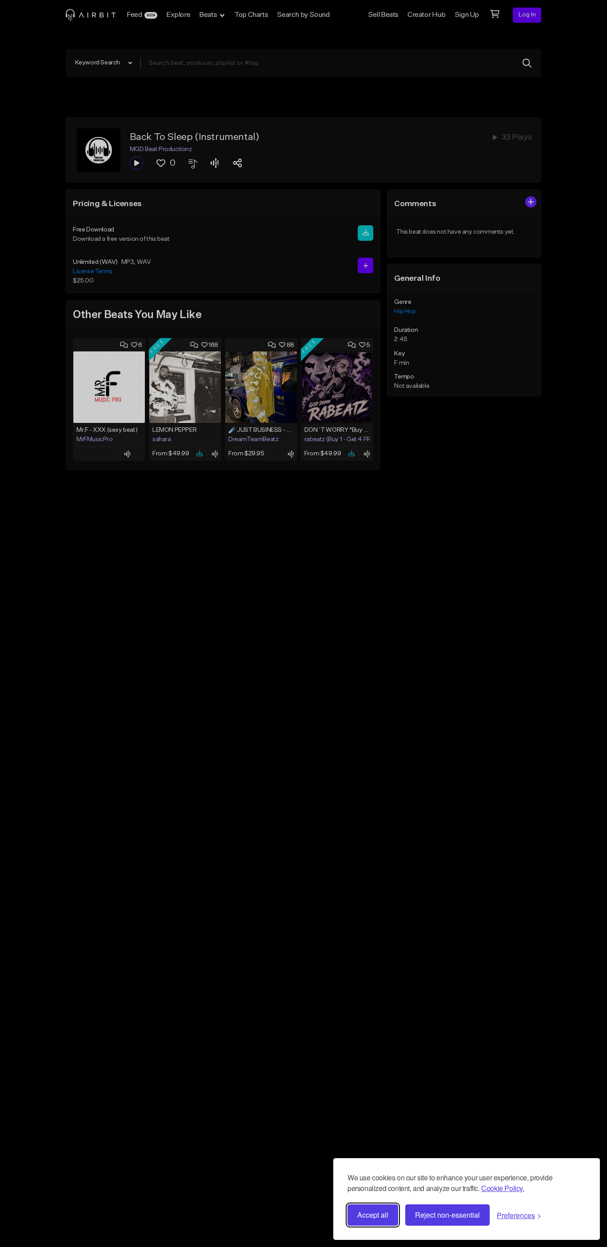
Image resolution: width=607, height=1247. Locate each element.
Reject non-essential (447, 1215)
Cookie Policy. (502, 1188)
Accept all (372, 1215)
